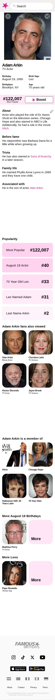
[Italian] (37, 678)
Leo (31, 79)
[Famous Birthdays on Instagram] (12, 657)
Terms (45, 687)
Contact (21, 687)
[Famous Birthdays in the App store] (18, 668)
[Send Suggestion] (52, 111)
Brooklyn (7, 87)
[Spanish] (9, 678)
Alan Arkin (36, 187)
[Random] (47, 16)
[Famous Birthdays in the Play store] (37, 668)
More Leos (10, 557)
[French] (27, 678)
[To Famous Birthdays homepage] (5, 6)
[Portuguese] (18, 678)
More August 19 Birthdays (21, 516)
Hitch (5, 128)
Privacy (33, 687)
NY (17, 87)
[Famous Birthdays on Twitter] (31, 657)
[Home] (27, 645)
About (9, 687)
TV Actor (7, 68)
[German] (46, 678)
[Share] (8, 16)
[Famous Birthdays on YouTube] (41, 657)
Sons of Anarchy (41, 156)
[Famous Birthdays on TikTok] (21, 657)
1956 (20, 79)
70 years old (36, 87)
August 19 (8, 79)
